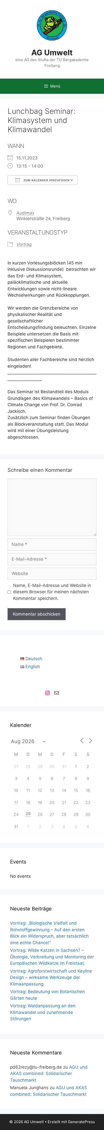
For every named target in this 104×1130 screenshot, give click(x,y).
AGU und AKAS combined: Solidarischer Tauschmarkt (49, 1074)
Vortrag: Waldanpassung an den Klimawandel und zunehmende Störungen (42, 1012)
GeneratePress (81, 1121)
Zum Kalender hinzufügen (46, 180)
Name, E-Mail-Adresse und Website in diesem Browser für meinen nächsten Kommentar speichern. (52, 592)
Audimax (25, 213)
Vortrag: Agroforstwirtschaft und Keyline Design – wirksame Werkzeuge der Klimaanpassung (51, 977)
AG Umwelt (52, 52)
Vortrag (24, 244)
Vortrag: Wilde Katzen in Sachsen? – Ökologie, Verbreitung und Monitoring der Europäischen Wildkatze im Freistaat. (52, 957)
